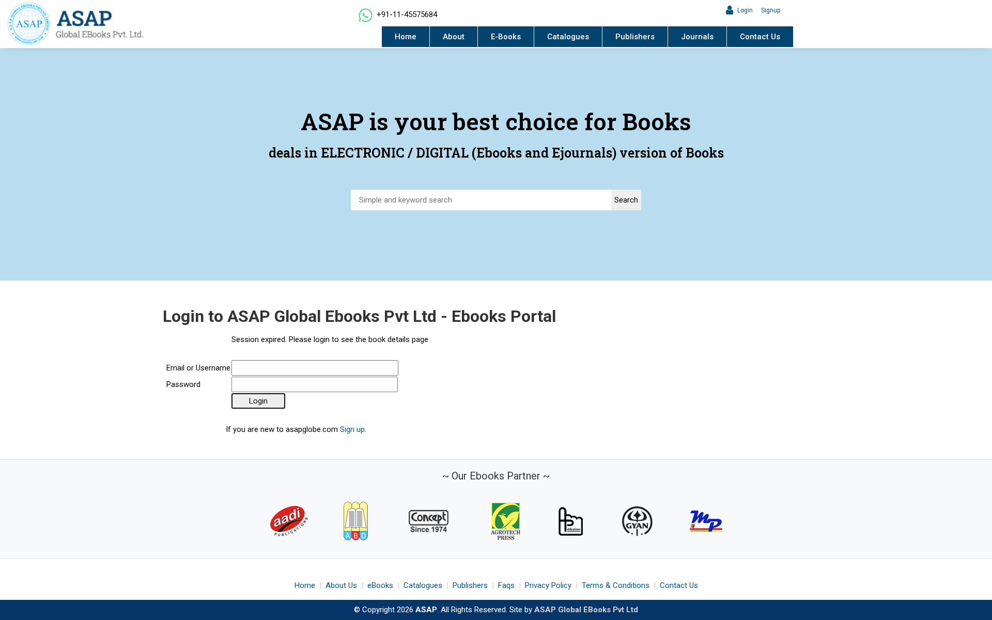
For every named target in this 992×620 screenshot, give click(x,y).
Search (626, 200)
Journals (697, 36)
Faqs (506, 585)
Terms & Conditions (615, 585)
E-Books (506, 36)
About (453, 36)
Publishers (635, 36)
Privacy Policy (548, 585)
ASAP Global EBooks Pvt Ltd (586, 609)
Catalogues (568, 36)
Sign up (352, 429)
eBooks (380, 585)
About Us (341, 585)
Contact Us (760, 36)
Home (405, 36)
